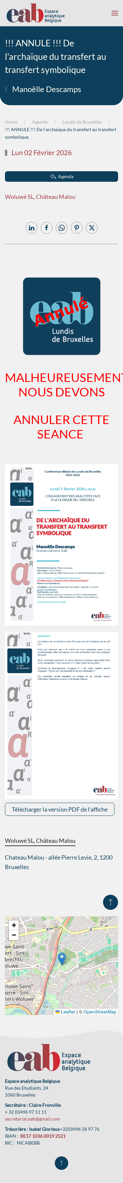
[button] (115, 13)
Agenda (65, 176)
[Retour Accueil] (35, 13)
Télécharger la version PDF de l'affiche (60, 809)
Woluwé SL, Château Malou (40, 196)
